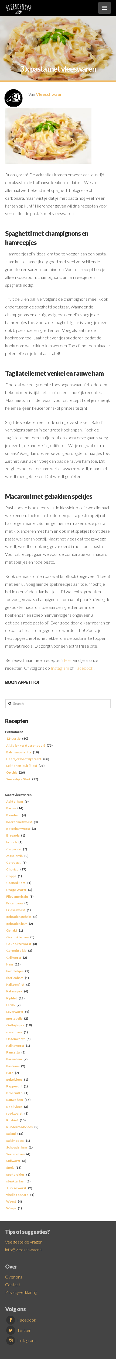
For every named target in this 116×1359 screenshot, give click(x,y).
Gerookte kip (16, 951)
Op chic (11, 772)
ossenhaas (14, 1032)
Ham (9, 964)
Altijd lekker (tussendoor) (25, 745)
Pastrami (12, 1066)
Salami (11, 1134)
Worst (11, 1201)
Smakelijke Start (18, 779)
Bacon (11, 808)
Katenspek (14, 991)
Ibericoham (14, 978)
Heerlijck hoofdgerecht (24, 759)
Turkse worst (16, 1188)
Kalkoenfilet (15, 984)
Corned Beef (16, 883)
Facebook (83, 667)
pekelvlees (14, 1079)
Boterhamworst (18, 829)
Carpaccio (13, 849)
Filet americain (17, 896)
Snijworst (13, 1161)
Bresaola (12, 835)
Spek (10, 1167)
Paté (9, 1073)
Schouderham (16, 1147)
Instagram (60, 667)
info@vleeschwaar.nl (23, 1249)
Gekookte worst (18, 944)
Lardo (10, 1005)
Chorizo (12, 869)
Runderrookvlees (19, 1127)
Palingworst (15, 1046)
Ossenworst (15, 1039)
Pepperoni (14, 1086)
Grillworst (13, 958)
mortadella (14, 1018)
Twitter (23, 1330)
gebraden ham (16, 924)
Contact (12, 1284)
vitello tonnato (17, 1195)
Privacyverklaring (21, 1292)
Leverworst (14, 1012)
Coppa (11, 876)
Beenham (13, 815)
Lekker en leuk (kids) (21, 766)
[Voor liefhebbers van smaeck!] (18, 8)
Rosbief (12, 1120)
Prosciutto (14, 1093)
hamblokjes (14, 971)
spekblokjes (15, 1174)
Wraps (11, 1208)
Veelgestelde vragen (23, 1241)
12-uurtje (13, 738)
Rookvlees (14, 1107)
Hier (68, 660)
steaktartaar (15, 1181)
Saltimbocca (15, 1141)
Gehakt (11, 930)
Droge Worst (16, 890)
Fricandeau (14, 903)
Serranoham (15, 1154)
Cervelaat (13, 863)
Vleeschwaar (49, 94)
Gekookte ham (17, 937)
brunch (11, 842)
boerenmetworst (19, 822)
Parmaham (14, 1059)
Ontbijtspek (15, 1025)
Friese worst (15, 910)
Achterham (14, 801)
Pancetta (13, 1052)
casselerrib (14, 856)
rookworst (14, 1113)
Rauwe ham (14, 1100)
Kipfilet (11, 998)
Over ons (13, 1276)
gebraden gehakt (19, 917)
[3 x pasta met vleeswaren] (48, 136)
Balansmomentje (18, 752)
